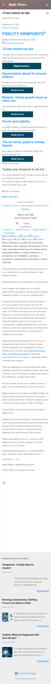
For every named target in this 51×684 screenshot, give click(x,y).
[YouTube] (34, 236)
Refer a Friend (22, 229)
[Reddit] (6, 236)
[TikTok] (18, 239)
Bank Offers (18, 5)
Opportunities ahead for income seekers (24, 75)
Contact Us (7, 229)
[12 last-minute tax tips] (13, 43)
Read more (43, 591)
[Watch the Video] (10, 191)
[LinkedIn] (39, 239)
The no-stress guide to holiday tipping (23, 143)
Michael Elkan (31, 679)
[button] (47, 14)
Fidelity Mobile (38, 229)
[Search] (47, 5)
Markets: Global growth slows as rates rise (24, 99)
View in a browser (10, 28)
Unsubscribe (9, 233)
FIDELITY (24, 33)
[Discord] (14, 236)
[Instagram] (7, 239)
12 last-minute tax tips (17, 49)
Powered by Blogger (27, 673)
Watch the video (10, 196)
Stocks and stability (16, 121)
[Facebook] (28, 239)
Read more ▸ (22, 66)
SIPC (4, 454)
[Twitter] (24, 236)
